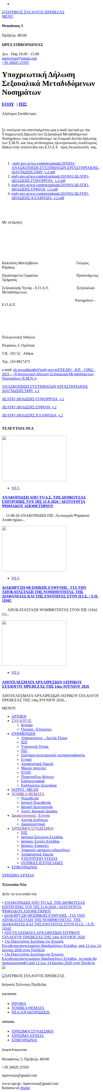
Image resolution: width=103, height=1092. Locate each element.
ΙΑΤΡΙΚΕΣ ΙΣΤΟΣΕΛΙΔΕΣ (42, 863)
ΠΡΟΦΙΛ (18, 1004)
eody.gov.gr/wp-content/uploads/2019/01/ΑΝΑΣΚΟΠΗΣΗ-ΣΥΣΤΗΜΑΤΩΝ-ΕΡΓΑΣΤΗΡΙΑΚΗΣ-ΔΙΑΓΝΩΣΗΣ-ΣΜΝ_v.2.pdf (55, 167)
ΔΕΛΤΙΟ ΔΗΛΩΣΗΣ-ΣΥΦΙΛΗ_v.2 (29, 407)
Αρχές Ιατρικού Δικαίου (39, 811)
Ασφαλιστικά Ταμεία (37, 764)
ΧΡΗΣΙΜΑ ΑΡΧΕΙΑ (18, 875)
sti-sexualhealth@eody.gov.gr (35, 370)
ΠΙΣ (23, 104)
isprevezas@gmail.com (19, 58)
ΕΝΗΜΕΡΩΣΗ (23, 734)
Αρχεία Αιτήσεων (34, 820)
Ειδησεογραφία (33, 781)
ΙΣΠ (24, 742)
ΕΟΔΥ (8, 104)
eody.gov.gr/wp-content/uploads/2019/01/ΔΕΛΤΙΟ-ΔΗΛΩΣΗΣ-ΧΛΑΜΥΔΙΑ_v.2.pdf (50, 195)
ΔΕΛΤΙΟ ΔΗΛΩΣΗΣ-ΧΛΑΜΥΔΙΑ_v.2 (32, 415)
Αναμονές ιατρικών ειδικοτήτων (45, 850)
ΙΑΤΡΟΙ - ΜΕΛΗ (24, 790)
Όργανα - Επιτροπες (36, 729)
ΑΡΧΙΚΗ (18, 716)
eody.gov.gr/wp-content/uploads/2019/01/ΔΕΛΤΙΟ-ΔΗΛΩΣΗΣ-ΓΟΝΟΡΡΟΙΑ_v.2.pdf (50, 178)
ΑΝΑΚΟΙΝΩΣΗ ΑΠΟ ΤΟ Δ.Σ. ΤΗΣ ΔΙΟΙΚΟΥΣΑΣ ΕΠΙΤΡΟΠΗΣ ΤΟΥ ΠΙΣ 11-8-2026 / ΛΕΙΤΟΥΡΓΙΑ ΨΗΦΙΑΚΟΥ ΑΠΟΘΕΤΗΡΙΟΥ (44, 501)
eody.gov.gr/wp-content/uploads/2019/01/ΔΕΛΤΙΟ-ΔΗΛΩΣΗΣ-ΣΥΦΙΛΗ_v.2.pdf (50, 187)
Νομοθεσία (30, 798)
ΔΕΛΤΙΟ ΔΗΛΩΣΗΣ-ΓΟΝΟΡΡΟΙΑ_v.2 (33, 399)
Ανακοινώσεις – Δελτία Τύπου (44, 738)
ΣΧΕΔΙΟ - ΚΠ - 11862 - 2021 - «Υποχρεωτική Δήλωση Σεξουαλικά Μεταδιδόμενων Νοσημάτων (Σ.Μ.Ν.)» (48, 374)
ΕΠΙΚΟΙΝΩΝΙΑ (24, 867)
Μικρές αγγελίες (33, 768)
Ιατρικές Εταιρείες (35, 846)
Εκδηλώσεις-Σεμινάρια (39, 785)
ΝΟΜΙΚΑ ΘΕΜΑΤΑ (27, 794)
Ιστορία (27, 725)
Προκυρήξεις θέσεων (37, 777)
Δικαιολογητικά (33, 824)
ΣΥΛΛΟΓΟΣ (21, 721)
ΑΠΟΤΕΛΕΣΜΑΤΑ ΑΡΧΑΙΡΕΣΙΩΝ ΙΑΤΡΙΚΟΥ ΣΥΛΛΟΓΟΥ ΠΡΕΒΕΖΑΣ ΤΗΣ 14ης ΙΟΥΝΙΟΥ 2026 (45, 684)
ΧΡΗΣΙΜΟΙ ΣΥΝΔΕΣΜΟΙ (32, 828)
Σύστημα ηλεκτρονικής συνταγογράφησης (53, 755)
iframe (25, 1088)
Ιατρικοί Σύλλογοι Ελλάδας (42, 837)
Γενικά (26, 759)
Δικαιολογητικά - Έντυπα (30, 815)
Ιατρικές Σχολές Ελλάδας (40, 841)
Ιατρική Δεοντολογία (36, 807)
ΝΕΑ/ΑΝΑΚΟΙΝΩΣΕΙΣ (30, 1012)
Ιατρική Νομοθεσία (36, 802)
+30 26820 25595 (15, 63)
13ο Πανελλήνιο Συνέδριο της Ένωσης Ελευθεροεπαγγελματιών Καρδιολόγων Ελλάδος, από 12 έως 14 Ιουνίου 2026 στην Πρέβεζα (51, 945)
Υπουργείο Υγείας (35, 746)
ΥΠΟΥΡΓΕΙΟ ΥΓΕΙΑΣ (39, 858)
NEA (15, 488)
